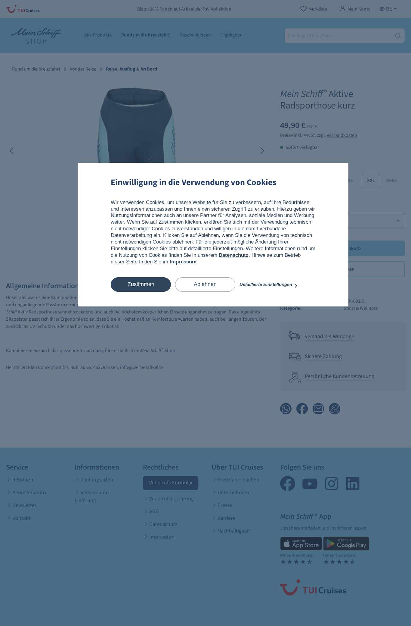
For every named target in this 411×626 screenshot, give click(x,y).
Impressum (183, 262)
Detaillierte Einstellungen (266, 284)
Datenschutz (234, 255)
